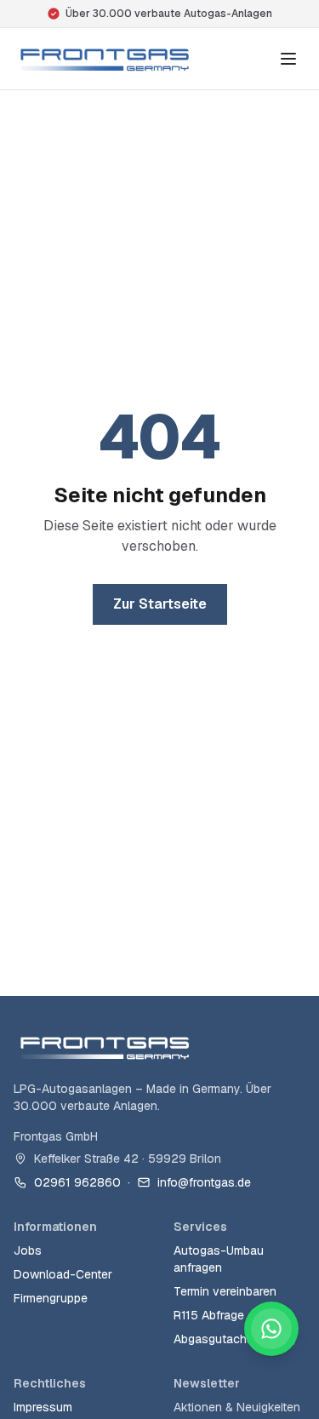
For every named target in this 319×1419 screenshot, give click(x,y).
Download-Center (63, 1274)
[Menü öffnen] (288, 59)
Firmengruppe (51, 1298)
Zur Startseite (160, 604)
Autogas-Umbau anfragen (219, 1259)
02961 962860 (77, 1182)
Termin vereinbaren (225, 1291)
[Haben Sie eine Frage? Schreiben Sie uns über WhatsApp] (271, 1329)
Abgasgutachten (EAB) (235, 1339)
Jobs (28, 1250)
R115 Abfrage (209, 1315)
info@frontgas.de (204, 1182)
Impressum (43, 1407)
